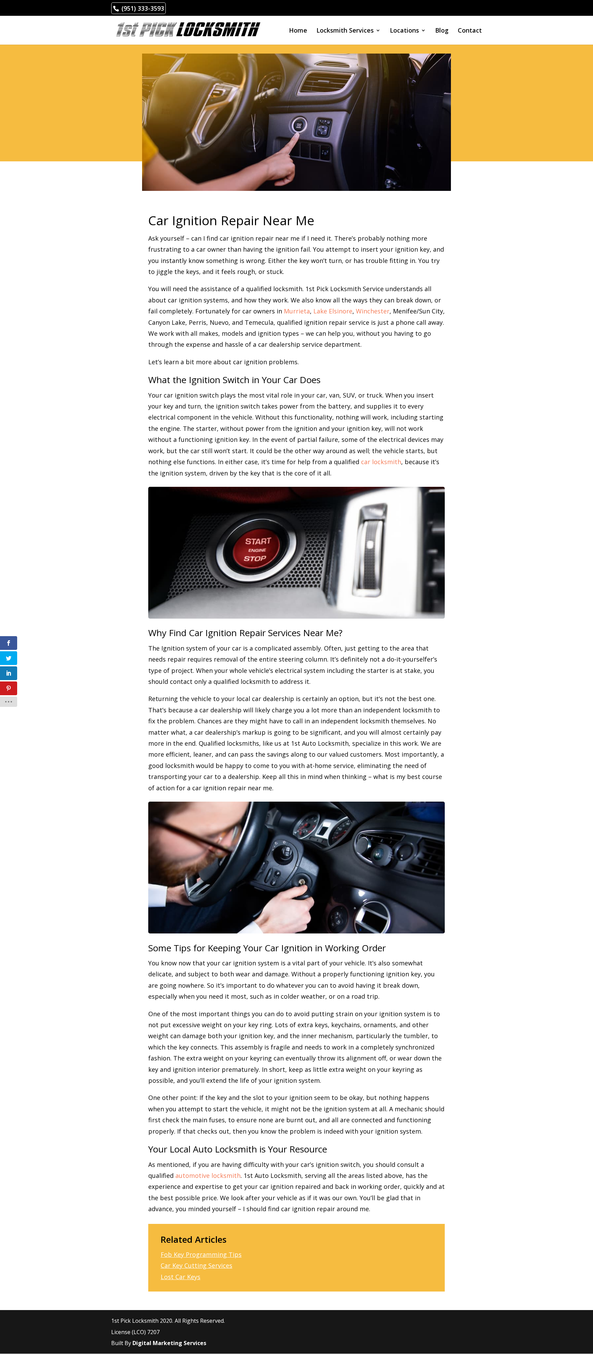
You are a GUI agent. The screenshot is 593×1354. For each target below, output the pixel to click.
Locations (404, 31)
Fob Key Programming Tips (201, 1254)
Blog (442, 31)
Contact (470, 31)
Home (298, 31)
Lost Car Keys (180, 1277)
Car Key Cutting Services (196, 1265)
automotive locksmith (208, 1175)
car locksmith (381, 462)
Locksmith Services (345, 31)
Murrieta (297, 311)
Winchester (372, 311)
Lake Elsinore (332, 311)
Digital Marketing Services (169, 1343)
